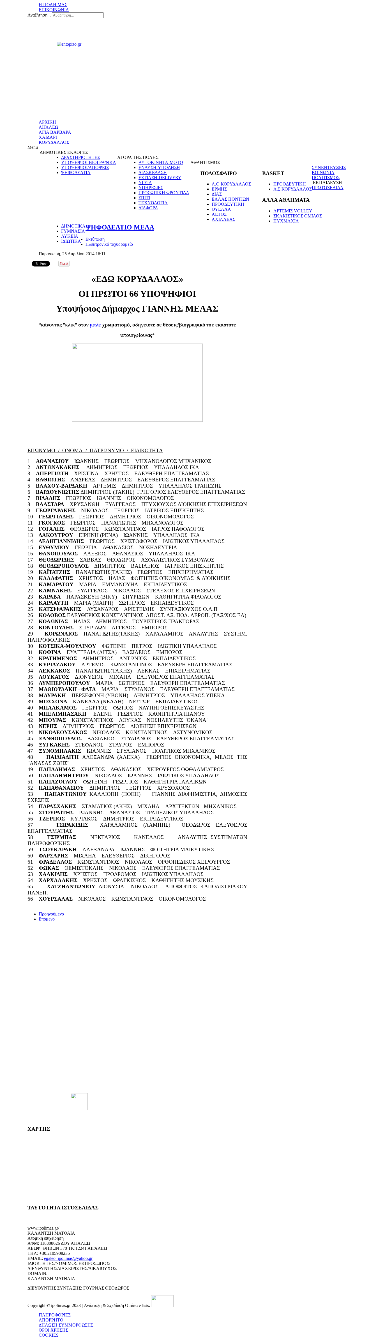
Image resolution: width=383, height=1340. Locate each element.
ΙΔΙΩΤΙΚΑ (71, 241)
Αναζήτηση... (39, 15)
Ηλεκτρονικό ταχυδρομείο (109, 244)
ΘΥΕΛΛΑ (221, 209)
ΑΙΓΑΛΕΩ (48, 127)
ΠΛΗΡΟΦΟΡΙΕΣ (55, 1315)
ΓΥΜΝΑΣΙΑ (73, 231)
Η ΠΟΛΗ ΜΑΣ (53, 4)
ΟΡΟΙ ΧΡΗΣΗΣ (53, 1330)
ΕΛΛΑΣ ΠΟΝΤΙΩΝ (230, 199)
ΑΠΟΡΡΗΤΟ (51, 1320)
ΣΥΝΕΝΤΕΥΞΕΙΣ (329, 167)
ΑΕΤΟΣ (219, 214)
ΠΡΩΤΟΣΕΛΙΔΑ (327, 187)
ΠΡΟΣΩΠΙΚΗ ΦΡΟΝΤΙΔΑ (164, 192)
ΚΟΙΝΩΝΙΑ (323, 172)
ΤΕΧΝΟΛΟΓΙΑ (153, 202)
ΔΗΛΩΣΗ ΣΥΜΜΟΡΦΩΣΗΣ (66, 1325)
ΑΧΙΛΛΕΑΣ (223, 219)
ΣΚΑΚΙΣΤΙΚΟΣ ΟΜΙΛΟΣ (297, 216)
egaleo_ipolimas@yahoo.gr (68, 1258)
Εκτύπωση (95, 239)
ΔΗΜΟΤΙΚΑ (73, 226)
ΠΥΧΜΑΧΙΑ (286, 221)
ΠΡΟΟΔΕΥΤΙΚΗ (228, 204)
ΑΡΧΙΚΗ (47, 122)
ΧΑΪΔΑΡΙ (48, 137)
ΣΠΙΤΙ (144, 197)
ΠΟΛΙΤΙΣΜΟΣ (326, 177)
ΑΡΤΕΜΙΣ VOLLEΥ (292, 210)
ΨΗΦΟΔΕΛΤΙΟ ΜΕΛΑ (120, 227)
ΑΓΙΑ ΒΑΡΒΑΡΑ (55, 132)
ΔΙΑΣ (217, 194)
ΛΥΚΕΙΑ (69, 236)
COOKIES (49, 1335)
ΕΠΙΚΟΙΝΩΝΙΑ (54, 9)
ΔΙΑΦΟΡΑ (148, 207)
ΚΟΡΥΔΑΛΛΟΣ (54, 142)
